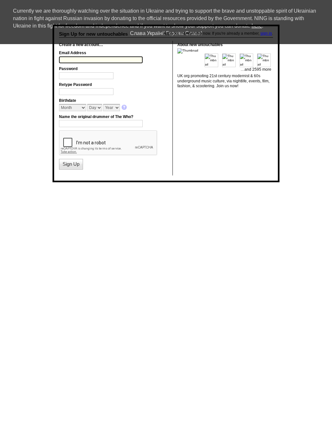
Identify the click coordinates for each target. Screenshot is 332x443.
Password (68, 68)
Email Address (72, 53)
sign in (266, 33)
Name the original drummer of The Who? (96, 116)
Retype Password (75, 84)
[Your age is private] (125, 108)
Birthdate (67, 100)
